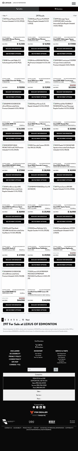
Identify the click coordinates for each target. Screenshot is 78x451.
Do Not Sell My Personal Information (52, 428)
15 (23, 320)
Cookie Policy (15, 359)
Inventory (38, 351)
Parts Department (61, 353)
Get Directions (39, 341)
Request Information (13, 48)
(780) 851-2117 (40, 387)
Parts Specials (61, 357)
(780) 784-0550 (41, 385)
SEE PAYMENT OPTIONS (13, 53)
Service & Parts (61, 351)
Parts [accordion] (38, 399)
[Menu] (73, 4)
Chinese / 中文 (14, 365)
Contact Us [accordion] (38, 374)
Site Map (15, 362)
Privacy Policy (15, 356)
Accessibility (15, 354)
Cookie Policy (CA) (61, 362)
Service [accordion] (38, 395)
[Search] (56, 369)
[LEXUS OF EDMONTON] (14, 2)
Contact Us (8, 428)
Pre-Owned (38, 355)
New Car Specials (38, 357)
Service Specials (62, 359)
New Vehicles (38, 353)
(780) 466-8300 (40, 383)
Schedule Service (62, 355)
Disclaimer (14, 351)
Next (27, 320)
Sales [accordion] (38, 391)
